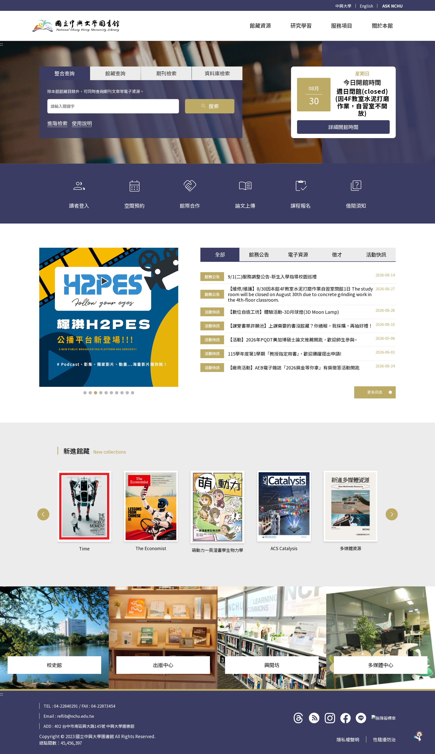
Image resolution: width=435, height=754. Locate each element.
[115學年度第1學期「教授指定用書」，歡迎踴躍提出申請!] (108, 317)
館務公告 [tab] (259, 254)
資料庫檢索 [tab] (217, 73)
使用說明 (82, 123)
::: (1, 14)
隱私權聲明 (348, 739)
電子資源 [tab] (298, 254)
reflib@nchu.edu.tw (75, 716)
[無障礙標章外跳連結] (384, 718)
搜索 (210, 106)
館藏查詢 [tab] (115, 73)
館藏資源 (260, 25)
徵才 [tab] (337, 254)
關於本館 (382, 25)
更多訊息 (374, 392)
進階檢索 (57, 123)
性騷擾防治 (384, 739)
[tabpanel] (298, 322)
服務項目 (341, 25)
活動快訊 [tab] (376, 254)
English (366, 6)
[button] (85, 392)
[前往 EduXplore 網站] (418, 736)
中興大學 (343, 6)
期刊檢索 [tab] (166, 73)
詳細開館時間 (343, 127)
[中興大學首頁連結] (75, 26)
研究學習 (301, 25)
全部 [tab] (220, 254)
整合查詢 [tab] (64, 73)
